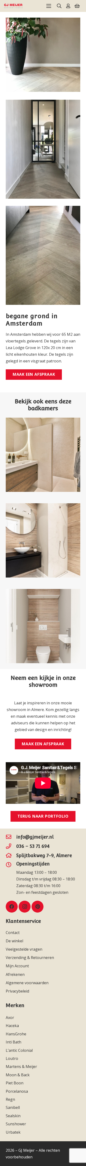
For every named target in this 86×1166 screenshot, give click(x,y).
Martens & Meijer (22, 1066)
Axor (10, 1017)
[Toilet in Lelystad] (43, 626)
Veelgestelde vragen (24, 949)
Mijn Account (17, 965)
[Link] (68, 6)
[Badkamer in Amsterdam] (43, 455)
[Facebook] (12, 907)
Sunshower (16, 1123)
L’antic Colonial (20, 1050)
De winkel (14, 941)
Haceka (13, 1025)
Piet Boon (15, 1083)
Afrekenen (15, 974)
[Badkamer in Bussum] (43, 540)
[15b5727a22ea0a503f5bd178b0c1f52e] (13, 6)
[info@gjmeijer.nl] (11, 837)
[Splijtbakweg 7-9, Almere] (11, 855)
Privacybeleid (17, 991)
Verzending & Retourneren (30, 957)
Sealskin (14, 1115)
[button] (48, 6)
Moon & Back (18, 1074)
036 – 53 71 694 (33, 846)
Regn (11, 1099)
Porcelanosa (17, 1091)
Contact (13, 932)
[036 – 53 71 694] (11, 846)
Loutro (12, 1058)
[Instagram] (25, 907)
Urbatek (14, 1132)
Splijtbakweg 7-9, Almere (44, 855)
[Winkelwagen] (77, 6)
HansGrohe (16, 1034)
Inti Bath (14, 1042)
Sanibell (13, 1107)
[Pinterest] (37, 907)
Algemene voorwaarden (27, 982)
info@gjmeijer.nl (35, 837)
